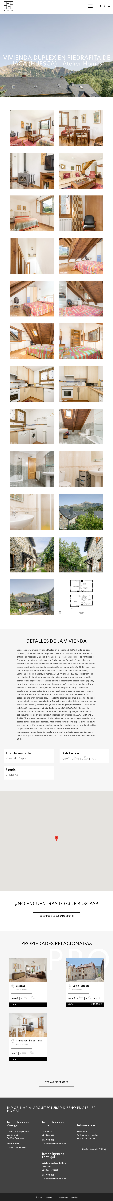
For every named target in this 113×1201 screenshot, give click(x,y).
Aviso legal (82, 1132)
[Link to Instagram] (105, 6)
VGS (101, 1149)
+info (13, 1004)
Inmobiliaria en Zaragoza (18, 1124)
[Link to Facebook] (100, 6)
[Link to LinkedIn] (109, 6)
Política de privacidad (87, 1135)
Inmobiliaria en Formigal (53, 1156)
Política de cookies (86, 1138)
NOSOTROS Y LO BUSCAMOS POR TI (57, 916)
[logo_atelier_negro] (8, 6)
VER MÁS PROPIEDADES (56, 1082)
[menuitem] (89, 6)
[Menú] (89, 6)
